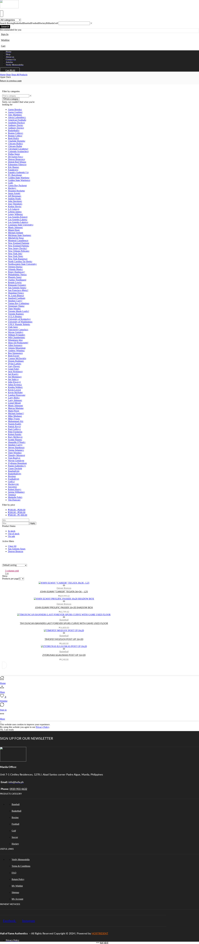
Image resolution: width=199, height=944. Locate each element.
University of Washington (20, 321)
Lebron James (15, 211)
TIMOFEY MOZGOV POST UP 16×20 (64, 639)
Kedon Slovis (14, 206)
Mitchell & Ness (16, 238)
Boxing (12, 476)
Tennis (12, 494)
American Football (17, 120)
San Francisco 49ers (18, 290)
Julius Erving (15, 384)
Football (13, 479)
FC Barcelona (15, 175)
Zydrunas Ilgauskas (17, 463)
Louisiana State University (20, 225)
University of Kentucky (19, 319)
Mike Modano (15, 416)
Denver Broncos (16, 159)
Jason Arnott (14, 193)
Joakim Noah (14, 198)
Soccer (12, 487)
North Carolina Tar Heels (20, 261)
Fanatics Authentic (18, 172)
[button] (1, 13)
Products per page (10, 578)
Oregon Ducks (15, 266)
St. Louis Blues (16, 295)
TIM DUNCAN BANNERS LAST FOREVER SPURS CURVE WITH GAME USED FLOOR (64, 623)
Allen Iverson (15, 345)
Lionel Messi (14, 403)
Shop (8, 75)
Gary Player (14, 366)
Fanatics (13, 170)
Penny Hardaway (16, 272)
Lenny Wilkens (15, 214)
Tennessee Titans (16, 306)
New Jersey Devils (17, 248)
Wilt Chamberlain (16, 337)
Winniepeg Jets (15, 340)
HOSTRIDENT (100, 933)
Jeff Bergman (14, 196)
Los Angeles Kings (17, 217)
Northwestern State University (22, 264)
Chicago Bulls (15, 143)
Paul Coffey (14, 429)
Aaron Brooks (15, 109)
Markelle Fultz (15, 497)
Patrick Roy (14, 426)
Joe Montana (15, 377)
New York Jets (15, 253)
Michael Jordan (15, 232)
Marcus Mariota (15, 408)
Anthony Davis (15, 125)
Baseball (13, 471)
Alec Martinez (15, 115)
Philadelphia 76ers (17, 274)
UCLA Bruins (15, 316)
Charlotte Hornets (16, 141)
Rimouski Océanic (17, 285)
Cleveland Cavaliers (18, 149)
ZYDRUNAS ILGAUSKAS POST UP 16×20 (64, 655)
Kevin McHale (15, 392)
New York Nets (15, 256)
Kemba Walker (15, 387)
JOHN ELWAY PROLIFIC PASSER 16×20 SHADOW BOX (64, 607)
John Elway (14, 382)
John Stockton (15, 201)
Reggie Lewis (15, 282)
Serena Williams (16, 492)
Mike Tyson (14, 418)
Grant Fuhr (13, 369)
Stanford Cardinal (16, 298)
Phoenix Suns (15, 277)
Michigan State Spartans (19, 235)
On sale (11, 536)
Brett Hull (13, 138)
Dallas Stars (14, 154)
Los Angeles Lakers (17, 219)
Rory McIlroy (15, 437)
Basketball (13, 130)
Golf (10, 183)
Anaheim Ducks (16, 122)
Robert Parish (14, 434)
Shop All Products (19, 75)
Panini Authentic (17, 466)
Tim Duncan (14, 500)
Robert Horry (14, 489)
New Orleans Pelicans (18, 251)
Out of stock (13, 533)
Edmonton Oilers (17, 164)
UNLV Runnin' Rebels (19, 324)
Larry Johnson (15, 400)
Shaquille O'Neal (16, 442)
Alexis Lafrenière (17, 117)
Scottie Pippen (15, 439)
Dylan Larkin (14, 363)
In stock (11, 531)
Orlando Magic (15, 269)
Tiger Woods (14, 308)
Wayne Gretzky (15, 332)
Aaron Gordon (15, 112)
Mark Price (13, 411)
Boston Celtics (15, 133)
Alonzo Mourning (16, 348)
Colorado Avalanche (18, 151)
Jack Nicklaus (15, 371)
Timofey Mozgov (16, 455)
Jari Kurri (13, 374)
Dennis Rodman (16, 361)
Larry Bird (14, 397)
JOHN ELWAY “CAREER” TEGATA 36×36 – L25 (64, 591)
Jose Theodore (15, 204)
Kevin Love (14, 390)
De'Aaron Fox (15, 156)
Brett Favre (13, 356)
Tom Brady (14, 458)
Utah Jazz (13, 327)
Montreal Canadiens (18, 240)
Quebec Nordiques (17, 280)
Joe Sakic (13, 379)
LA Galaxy (13, 209)
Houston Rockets (16, 190)
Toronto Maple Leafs (18, 311)
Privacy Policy (42, 727)
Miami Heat (14, 230)
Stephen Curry (15, 301)
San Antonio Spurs (17, 287)
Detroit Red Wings (17, 162)
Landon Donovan (16, 395)
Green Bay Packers (17, 185)
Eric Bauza (13, 167)
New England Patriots (18, 243)
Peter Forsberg (15, 432)
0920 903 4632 (18, 789)
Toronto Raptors (16, 314)
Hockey (12, 188)
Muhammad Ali (15, 421)
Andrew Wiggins (16, 350)
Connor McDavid (17, 358)
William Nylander (16, 335)
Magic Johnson (15, 227)
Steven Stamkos (16, 447)
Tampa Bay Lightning (18, 303)
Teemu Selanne (16, 450)
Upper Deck (15, 468)
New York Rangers (17, 259)
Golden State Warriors (18, 177)
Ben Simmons (15, 353)
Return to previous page (11, 81)
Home (3, 75)
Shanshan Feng (16, 293)
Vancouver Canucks (18, 329)
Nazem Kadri (14, 424)
